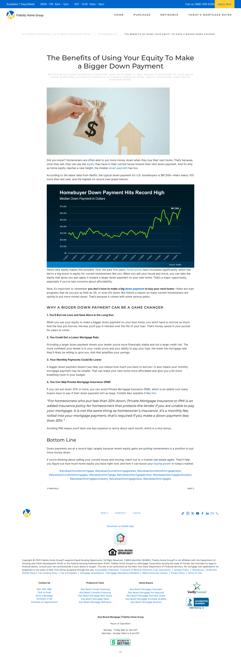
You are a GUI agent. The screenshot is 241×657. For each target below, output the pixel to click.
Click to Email (44, 592)
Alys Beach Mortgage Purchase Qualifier (146, 599)
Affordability (167, 74)
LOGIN (137, 513)
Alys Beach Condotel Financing (95, 592)
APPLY (104, 513)
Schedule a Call (44, 598)
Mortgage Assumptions (92, 573)
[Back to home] (25, 14)
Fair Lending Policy (47, 573)
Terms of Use (195, 573)
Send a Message (44, 595)
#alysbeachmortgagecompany (89, 478)
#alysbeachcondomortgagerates (115, 470)
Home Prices (181, 77)
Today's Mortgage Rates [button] (210, 14)
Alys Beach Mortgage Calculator (146, 589)
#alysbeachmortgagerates (125, 478)
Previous (53, 488)
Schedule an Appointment (44, 602)
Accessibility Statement (107, 569)
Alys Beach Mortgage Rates (125, 77)
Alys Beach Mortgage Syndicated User (89, 74)
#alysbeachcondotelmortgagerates (159, 470)
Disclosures (198, 569)
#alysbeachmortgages (157, 478)
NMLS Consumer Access (155, 573)
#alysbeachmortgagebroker (134, 474)
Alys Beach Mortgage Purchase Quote (145, 595)
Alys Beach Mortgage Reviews (146, 602)
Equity (150, 77)
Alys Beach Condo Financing (95, 589)
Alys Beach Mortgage (90, 77)
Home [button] (119, 14)
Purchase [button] (142, 14)
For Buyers (164, 77)
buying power (162, 463)
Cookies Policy (181, 569)
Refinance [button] (170, 14)
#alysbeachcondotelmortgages (68, 474)
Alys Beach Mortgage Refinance (95, 602)
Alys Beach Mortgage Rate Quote (95, 595)
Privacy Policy (178, 573)
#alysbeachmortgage (102, 474)
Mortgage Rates (120, 79)
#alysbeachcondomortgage (77, 470)
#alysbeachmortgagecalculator (172, 474)
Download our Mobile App (120, 526)
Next (190, 488)
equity (90, 164)
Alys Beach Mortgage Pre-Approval (146, 592)
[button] (120, 652)
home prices (134, 269)
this (153, 393)
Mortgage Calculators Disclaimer (123, 573)
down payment (118, 168)
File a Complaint (69, 573)
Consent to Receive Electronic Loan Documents (146, 569)
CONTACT (120, 513)
